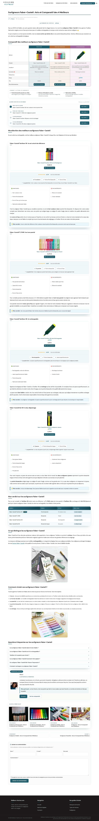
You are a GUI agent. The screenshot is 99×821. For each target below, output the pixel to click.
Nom (11, 751)
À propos (23, 696)
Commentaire (14, 757)
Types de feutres (74, 807)
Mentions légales (41, 807)
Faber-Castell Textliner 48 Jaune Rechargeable (49, 338)
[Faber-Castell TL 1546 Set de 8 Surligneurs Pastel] (49, 243)
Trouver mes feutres (86, 3)
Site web (65, 751)
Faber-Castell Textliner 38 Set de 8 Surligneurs (49, 162)
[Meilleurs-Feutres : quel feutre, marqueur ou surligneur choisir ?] (9, 3)
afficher (57, 23)
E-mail (39, 751)
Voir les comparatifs (34, 696)
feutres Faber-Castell (18, 543)
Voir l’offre (84, 106)
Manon (12, 19)
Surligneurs (72, 810)
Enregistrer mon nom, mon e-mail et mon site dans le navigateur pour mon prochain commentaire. (37, 777)
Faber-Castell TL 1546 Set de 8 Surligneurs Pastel (49, 251)
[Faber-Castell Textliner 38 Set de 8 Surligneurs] (49, 154)
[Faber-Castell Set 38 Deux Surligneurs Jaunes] (49, 418)
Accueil (9, 17)
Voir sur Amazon (40, 84)
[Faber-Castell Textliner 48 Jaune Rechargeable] (49, 330)
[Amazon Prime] (80, 78)
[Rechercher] (96, 3)
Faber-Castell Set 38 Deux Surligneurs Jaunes (49, 427)
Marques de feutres (75, 804)
